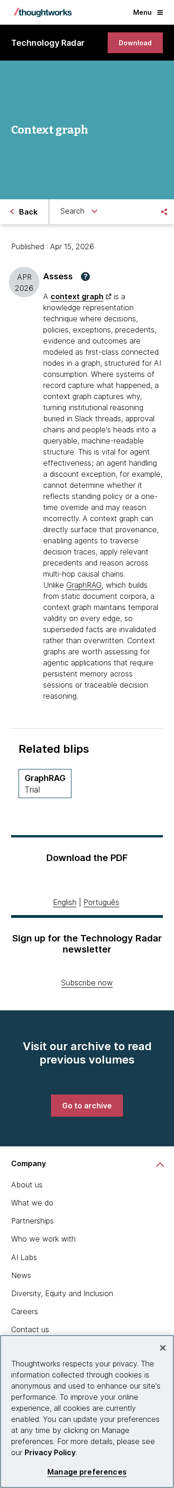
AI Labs (24, 1257)
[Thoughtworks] (42, 12)
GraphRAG (84, 585)
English (65, 902)
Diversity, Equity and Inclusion (62, 1293)
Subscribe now (87, 982)
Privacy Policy (50, 1452)
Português (101, 902)
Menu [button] (142, 12)
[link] (135, 42)
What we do (32, 1202)
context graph (77, 296)
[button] (85, 276)
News (21, 1275)
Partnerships (32, 1220)
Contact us (30, 1329)
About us (27, 1184)
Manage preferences (87, 1472)
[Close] (163, 1348)
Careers (24, 1311)
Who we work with (43, 1238)
